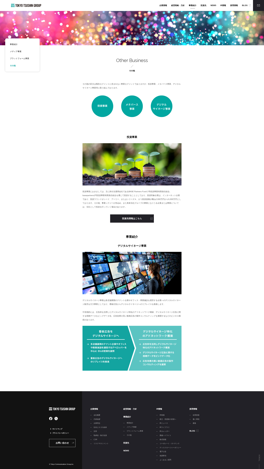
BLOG (245, 5)
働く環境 (196, 419)
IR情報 (223, 5)
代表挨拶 (97, 419)
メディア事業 (15, 51)
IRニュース (164, 423)
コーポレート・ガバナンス (169, 443)
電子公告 (163, 452)
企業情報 (163, 5)
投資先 (203, 5)
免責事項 (163, 456)
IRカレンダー (165, 431)
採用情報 (234, 5)
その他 (13, 65)
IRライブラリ (165, 427)
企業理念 (97, 423)
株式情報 (163, 439)
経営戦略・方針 (178, 5)
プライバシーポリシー (60, 433)
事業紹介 (192, 5)
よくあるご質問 (165, 460)
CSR (95, 439)
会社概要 (97, 415)
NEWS (213, 5)
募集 (194, 423)
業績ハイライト (165, 435)
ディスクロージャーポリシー (170, 448)
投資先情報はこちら (132, 218)
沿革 (95, 431)
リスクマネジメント (101, 443)
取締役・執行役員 (100, 435)
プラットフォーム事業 (19, 58)
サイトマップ (57, 429)
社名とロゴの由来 (100, 427)
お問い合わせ (62, 443)
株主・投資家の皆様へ (168, 419)
